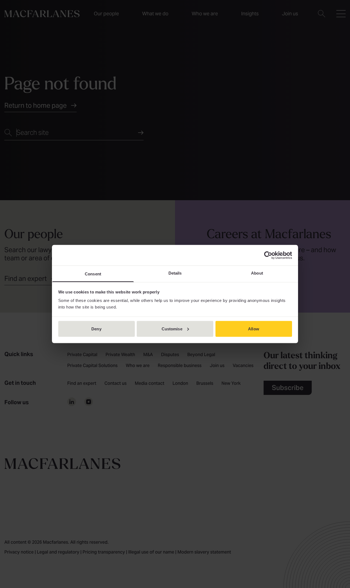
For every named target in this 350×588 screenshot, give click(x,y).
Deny (96, 328)
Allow (253, 328)
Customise (172, 328)
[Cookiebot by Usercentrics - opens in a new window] (268, 255)
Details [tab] (175, 273)
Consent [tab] (93, 274)
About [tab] (257, 273)
